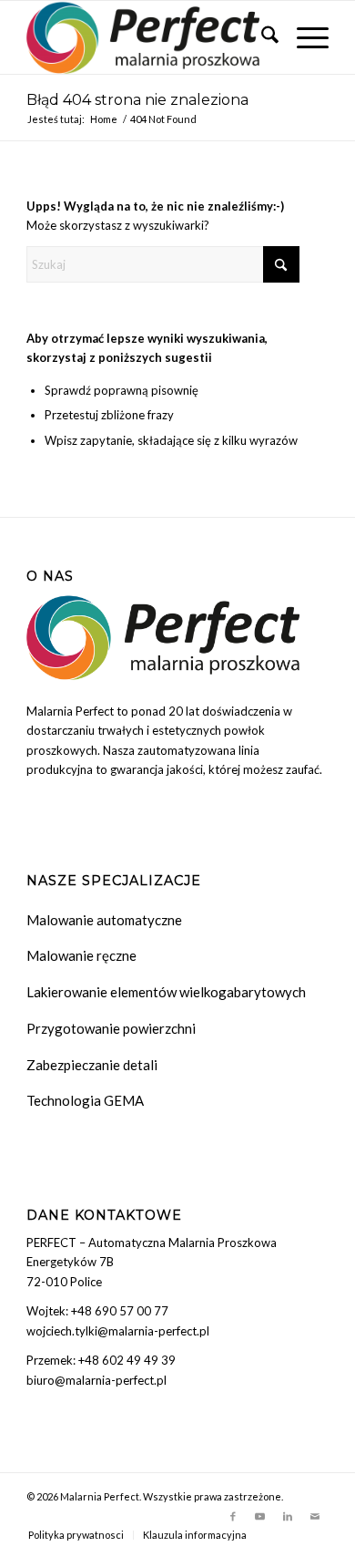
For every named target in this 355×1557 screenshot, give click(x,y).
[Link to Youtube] (260, 1516)
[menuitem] (261, 37)
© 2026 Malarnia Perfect (82, 1496)
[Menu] (304, 37)
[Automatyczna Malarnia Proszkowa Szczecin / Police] (147, 37)
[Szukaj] (261, 37)
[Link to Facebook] (233, 1516)
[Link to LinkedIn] (287, 1516)
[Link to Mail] (315, 1516)
